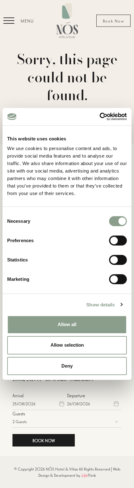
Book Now (113, 20)
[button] (18, 20)
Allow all (67, 324)
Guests (18, 413)
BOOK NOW (43, 440)
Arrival (18, 395)
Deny (67, 365)
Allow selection (67, 345)
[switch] (118, 241)
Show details (100, 304)
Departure (76, 395)
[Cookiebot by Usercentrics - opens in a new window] (99, 117)
